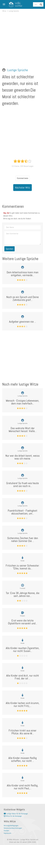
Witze (4, 11)
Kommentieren (22, 178)
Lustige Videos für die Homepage (17, 813)
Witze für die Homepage (14, 816)
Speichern (9, 248)
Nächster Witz (22, 187)
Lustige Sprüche (14, 11)
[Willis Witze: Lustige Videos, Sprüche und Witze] (14, 4)
